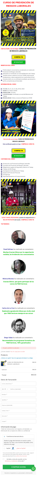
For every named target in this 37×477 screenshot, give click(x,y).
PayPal (16, 448)
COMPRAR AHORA (18, 467)
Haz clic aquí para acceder (17, 351)
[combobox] (5, 389)
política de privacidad (21, 456)
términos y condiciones (11, 461)
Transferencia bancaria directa (14, 436)
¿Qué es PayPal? (21, 448)
